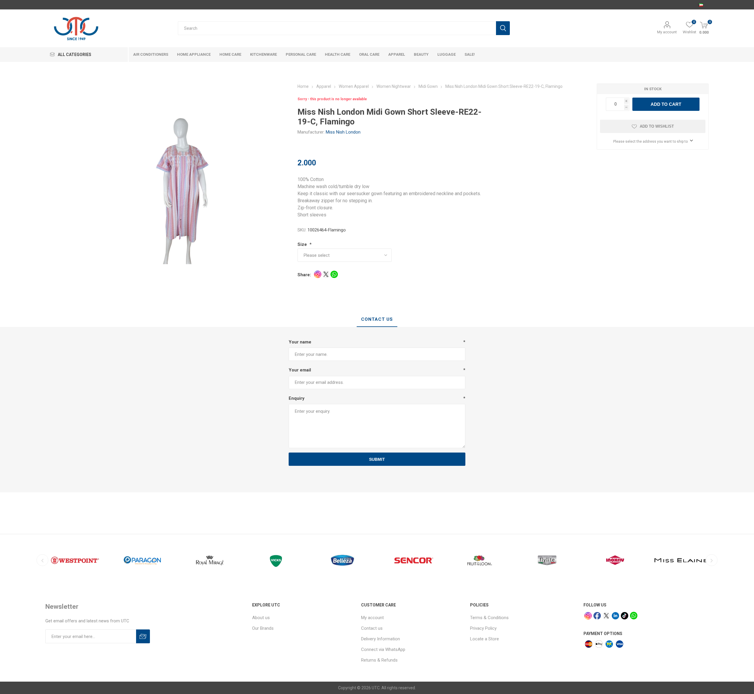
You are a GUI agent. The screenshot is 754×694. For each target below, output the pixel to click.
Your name (300, 342)
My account (667, 32)
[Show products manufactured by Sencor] (412, 560)
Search (503, 28)
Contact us (372, 628)
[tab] (377, 319)
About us (261, 617)
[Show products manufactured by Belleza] (345, 560)
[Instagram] (588, 615)
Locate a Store (484, 639)
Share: (304, 274)
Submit (377, 459)
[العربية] (700, 4)
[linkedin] (615, 615)
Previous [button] (42, 560)
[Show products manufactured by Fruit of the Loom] (479, 560)
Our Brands (263, 628)
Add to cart (666, 104)
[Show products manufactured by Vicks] (277, 560)
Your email (300, 370)
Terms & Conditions (489, 617)
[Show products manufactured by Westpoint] (75, 560)
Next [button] (711, 560)
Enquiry (297, 398)
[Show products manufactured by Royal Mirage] (210, 560)
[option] (75, 560)
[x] (606, 615)
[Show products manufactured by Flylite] (547, 560)
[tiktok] (624, 615)
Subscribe (143, 636)
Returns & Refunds (379, 660)
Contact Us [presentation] (377, 319)
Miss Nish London (343, 132)
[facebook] (597, 615)
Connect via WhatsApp (383, 649)
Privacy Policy (483, 628)
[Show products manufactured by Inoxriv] (614, 560)
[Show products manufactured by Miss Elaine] (682, 560)
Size (302, 244)
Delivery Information (380, 639)
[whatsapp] (633, 615)
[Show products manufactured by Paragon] (142, 560)
